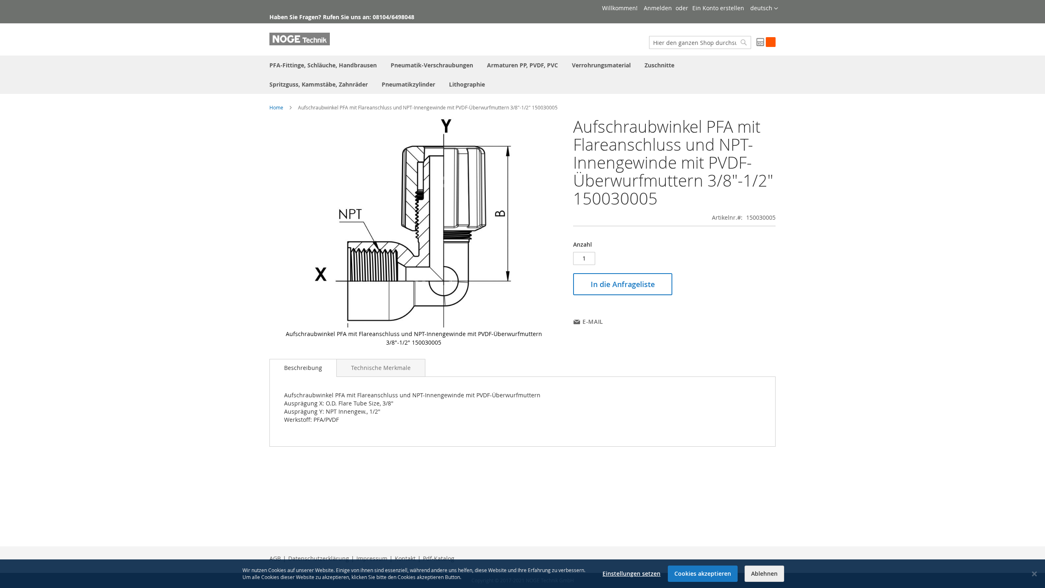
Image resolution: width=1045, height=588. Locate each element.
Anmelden (658, 8)
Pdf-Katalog (438, 558)
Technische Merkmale (381, 368)
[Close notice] (1034, 574)
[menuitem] (323, 65)
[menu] (522, 75)
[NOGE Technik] (299, 39)
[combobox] (700, 42)
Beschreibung (303, 368)
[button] (764, 8)
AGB (275, 558)
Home (276, 107)
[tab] (303, 368)
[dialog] (522, 573)
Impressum (371, 558)
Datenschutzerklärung (318, 558)
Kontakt (405, 558)
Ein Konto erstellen (718, 8)
